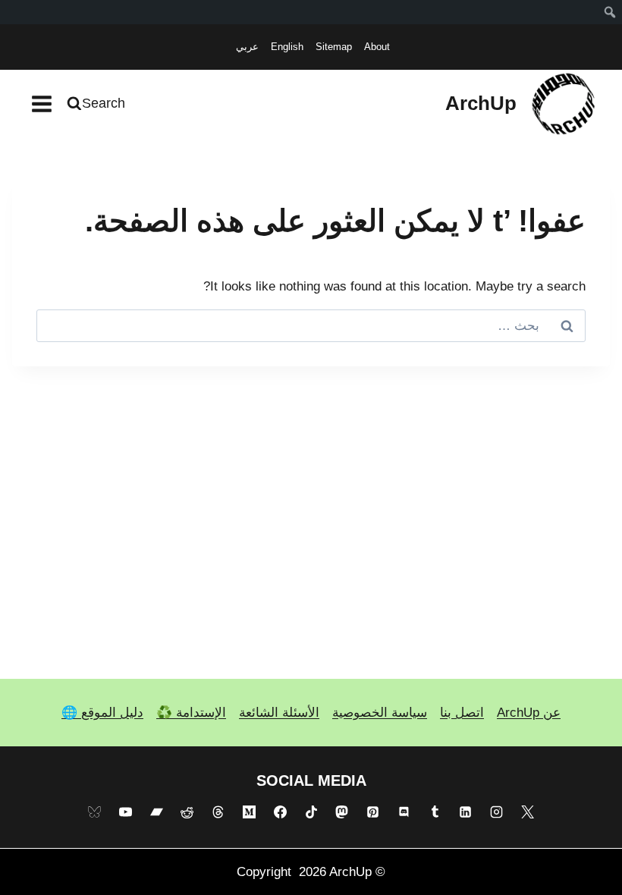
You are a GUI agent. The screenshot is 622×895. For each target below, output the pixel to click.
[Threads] (218, 812)
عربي (247, 46)
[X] (528, 812)
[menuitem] (610, 12)
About (377, 46)
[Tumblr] (435, 812)
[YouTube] (125, 812)
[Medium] (249, 812)
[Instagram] (497, 812)
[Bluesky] (94, 812)
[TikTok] (311, 812)
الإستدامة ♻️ (191, 712)
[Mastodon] (342, 812)
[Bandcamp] (156, 812)
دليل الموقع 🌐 (102, 712)
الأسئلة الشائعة (279, 712)
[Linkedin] (466, 812)
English (287, 46)
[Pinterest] (373, 812)
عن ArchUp (529, 712)
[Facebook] (280, 812)
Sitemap (334, 46)
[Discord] (403, 812)
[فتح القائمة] (42, 103)
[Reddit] (187, 812)
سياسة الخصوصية (379, 712)
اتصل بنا (462, 712)
